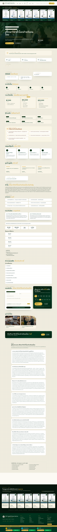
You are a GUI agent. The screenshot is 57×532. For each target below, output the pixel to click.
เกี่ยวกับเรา (27, 3)
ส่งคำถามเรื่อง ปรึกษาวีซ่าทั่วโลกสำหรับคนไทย (19, 307)
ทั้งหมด (30, 517)
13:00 (40, 299)
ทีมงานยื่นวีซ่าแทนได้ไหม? (10, 275)
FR (43, 3)
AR (47, 3)
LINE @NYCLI (18, 43)
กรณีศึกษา (24, 3)
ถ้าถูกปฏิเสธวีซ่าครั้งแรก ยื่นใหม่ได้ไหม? (12, 277)
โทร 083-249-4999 (10, 43)
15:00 (44, 299)
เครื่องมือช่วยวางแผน (40, 518)
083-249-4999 (43, 0)
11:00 (37, 299)
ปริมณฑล (30, 519)
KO (41, 3)
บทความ (30, 3)
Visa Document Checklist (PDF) (11, 178)
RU (46, 3)
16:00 (47, 299)
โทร (43, 334)
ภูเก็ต (17, 3)
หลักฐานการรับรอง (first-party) (10, 255)
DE (44, 3)
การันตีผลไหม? (9, 265)
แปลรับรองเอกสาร (22, 518)
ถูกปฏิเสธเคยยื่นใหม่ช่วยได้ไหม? (11, 270)
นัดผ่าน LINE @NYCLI (37, 304)
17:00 (49, 299)
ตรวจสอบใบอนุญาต (51, 8)
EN (37, 3)
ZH (38, 3)
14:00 (42, 299)
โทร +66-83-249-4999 (46, 304)
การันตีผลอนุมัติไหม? (9, 268)
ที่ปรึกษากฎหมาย (22, 520)
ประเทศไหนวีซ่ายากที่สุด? (10, 282)
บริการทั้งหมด (22, 517)
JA (40, 3)
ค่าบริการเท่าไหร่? (9, 280)
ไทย (35, 3)
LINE (48, 334)
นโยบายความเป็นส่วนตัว (41, 523)
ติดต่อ (32, 3)
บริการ (20, 3)
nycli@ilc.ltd (48, 0)
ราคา (22, 3)
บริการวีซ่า (21, 519)
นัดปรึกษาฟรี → (49, 524)
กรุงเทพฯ (30, 518)
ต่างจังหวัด (30, 520)
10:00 (35, 299)
